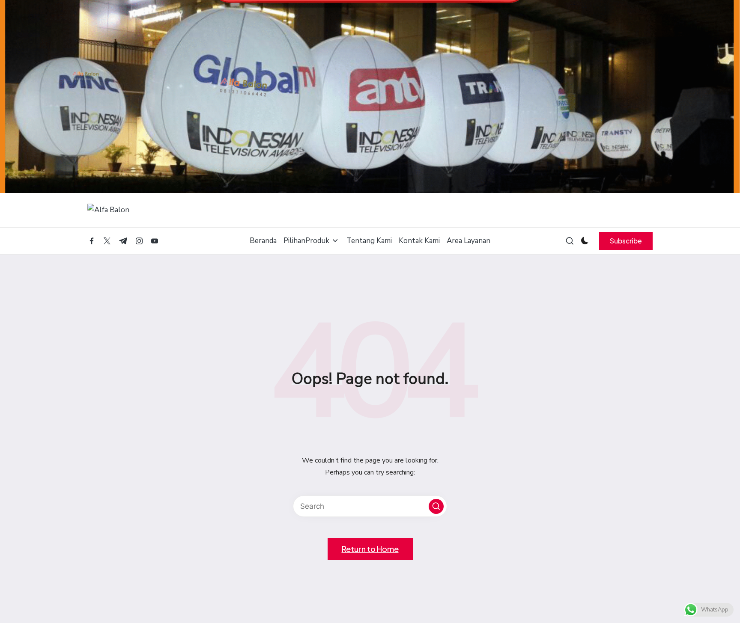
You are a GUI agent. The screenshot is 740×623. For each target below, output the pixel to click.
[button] (626, 241)
